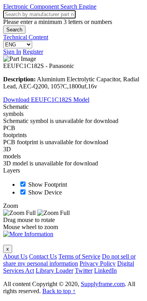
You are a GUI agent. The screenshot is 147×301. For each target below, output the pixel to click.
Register (33, 51)
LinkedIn (105, 270)
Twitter (84, 270)
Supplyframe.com (103, 284)
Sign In (12, 51)
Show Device (45, 192)
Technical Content (25, 37)
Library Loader (54, 270)
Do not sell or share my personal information (69, 260)
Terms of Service (79, 256)
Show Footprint (47, 184)
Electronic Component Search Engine (49, 6)
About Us (15, 256)
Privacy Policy (98, 263)
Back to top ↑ (59, 291)
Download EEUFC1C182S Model (46, 99)
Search (14, 30)
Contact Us (43, 256)
